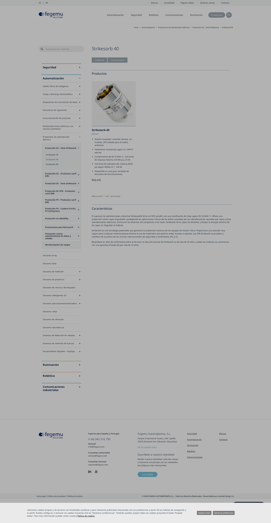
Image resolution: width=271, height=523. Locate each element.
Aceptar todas (204, 513)
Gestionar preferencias (223, 513)
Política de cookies (86, 516)
